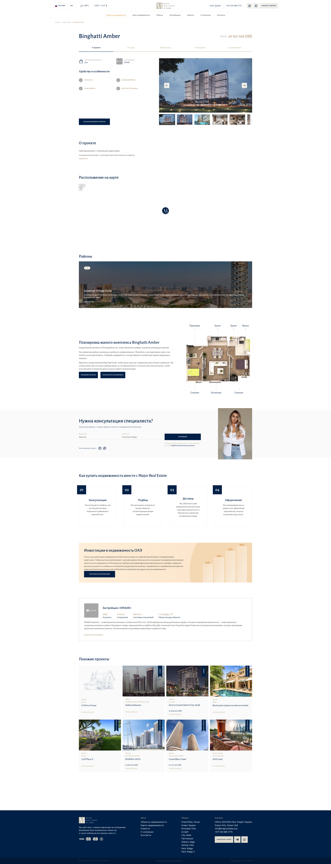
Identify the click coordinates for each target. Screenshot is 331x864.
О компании (205, 15)
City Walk (186, 835)
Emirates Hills (188, 829)
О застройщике (234, 48)
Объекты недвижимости (116, 15)
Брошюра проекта (88, 375)
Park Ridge (187, 849)
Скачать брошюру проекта (94, 122)
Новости (190, 15)
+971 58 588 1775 (234, 6)
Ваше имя (83, 434)
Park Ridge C (188, 852)
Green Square (188, 825)
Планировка (200, 48)
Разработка (236, 860)
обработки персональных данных (183, 445)
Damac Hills (187, 845)
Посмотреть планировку (112, 375)
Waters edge (188, 842)
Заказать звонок (269, 5)
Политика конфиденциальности (170, 860)
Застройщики (174, 15)
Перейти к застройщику (93, 635)
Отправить (182, 437)
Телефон (125, 434)
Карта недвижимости (141, 15)
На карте (131, 48)
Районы (159, 15)
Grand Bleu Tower (190, 822)
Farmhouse (187, 839)
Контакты (221, 15)
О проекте (96, 48)
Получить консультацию (99, 574)
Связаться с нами (224, 839)
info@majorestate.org (226, 829)
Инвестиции (165, 48)
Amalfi (184, 832)
